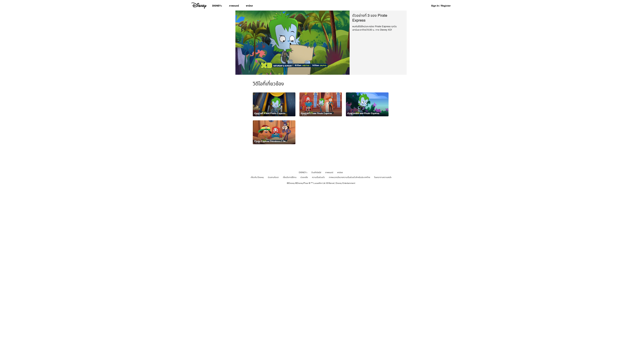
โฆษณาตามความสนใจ (382, 177)
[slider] (292, 65)
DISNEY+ (303, 172)
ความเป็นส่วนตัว (318, 177)
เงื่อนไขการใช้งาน (289, 177)
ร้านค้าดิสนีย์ (316, 172)
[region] (292, 43)
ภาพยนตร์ (329, 172)
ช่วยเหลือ (304, 177)
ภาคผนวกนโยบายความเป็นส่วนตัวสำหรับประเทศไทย (349, 177)
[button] (442, 6)
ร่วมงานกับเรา (273, 177)
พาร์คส (340, 172)
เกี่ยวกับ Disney (257, 177)
